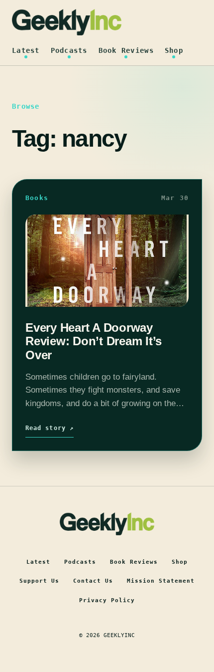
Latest (26, 50)
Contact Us (93, 581)
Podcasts (69, 50)
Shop (174, 50)
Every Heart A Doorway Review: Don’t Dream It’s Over (93, 341)
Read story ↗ (49, 428)
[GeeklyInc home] (66, 22)
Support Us (39, 581)
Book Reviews (126, 50)
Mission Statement (161, 581)
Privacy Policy (107, 600)
